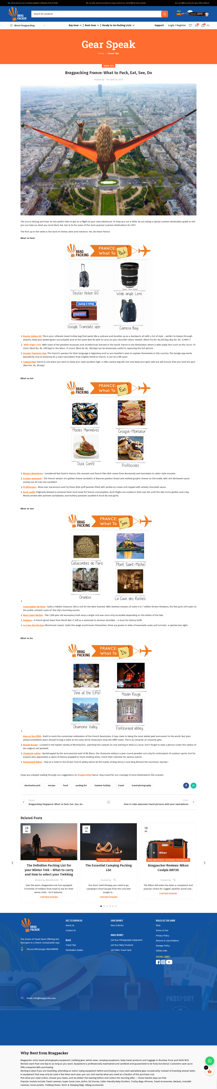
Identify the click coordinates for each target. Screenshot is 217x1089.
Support (159, 25)
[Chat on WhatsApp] (209, 1061)
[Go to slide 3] (107, 906)
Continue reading (49, 897)
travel (121, 785)
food (65, 785)
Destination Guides (74, 950)
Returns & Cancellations (167, 940)
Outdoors (43, 860)
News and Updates (156, 860)
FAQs (158, 925)
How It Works (117, 925)
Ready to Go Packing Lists (117, 25)
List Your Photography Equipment (126, 940)
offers (183, 3)
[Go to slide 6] (116, 906)
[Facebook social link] (186, 786)
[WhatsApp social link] (193, 786)
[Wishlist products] (190, 25)
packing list (81, 785)
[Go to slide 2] (104, 906)
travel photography (141, 785)
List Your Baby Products (122, 945)
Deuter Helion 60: (32, 336)
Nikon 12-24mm (67, 348)
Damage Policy (163, 945)
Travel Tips (113, 53)
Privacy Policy (162, 935)
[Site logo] (17, 13)
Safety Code (161, 950)
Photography (182, 860)
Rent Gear (90, 25)
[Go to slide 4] (110, 906)
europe (51, 785)
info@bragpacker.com (44, 998)
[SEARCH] (164, 14)
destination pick (32, 785)
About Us (70, 925)
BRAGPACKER (52, 880)
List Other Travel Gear (121, 950)
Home (101, 53)
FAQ (131, 3)
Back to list (108, 802)
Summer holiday (102, 785)
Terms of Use (162, 930)
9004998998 (52, 949)
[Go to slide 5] (113, 906)
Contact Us (71, 930)
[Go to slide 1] (101, 906)
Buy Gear (74, 25)
